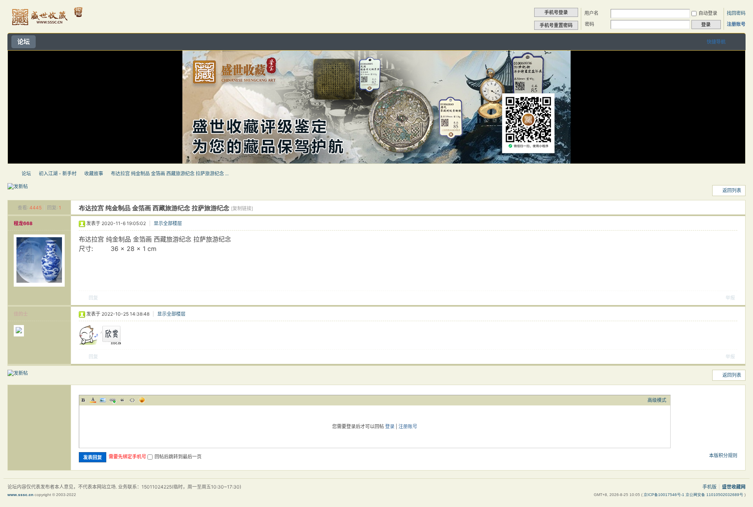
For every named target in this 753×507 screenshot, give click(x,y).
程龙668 (23, 223)
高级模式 (657, 400)
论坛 (23, 41)
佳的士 (21, 314)
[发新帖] (17, 186)
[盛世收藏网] (46, 28)
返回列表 (731, 190)
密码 (589, 24)
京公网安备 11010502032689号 (715, 494)
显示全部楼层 (168, 223)
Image (103, 400)
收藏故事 (93, 173)
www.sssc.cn (20, 494)
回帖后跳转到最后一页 (178, 457)
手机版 (709, 487)
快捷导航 (716, 42)
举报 (730, 298)
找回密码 (736, 13)
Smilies (142, 400)
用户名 (591, 13)
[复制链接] (242, 208)
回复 (93, 298)
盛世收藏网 (10, 173)
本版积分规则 (723, 455)
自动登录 (707, 13)
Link (112, 400)
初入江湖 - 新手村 (57, 173)
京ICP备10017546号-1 (665, 494)
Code (132, 400)
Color (93, 400)
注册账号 (736, 24)
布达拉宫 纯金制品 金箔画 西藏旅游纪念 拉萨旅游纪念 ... (170, 173)
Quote (122, 400)
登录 (390, 426)
